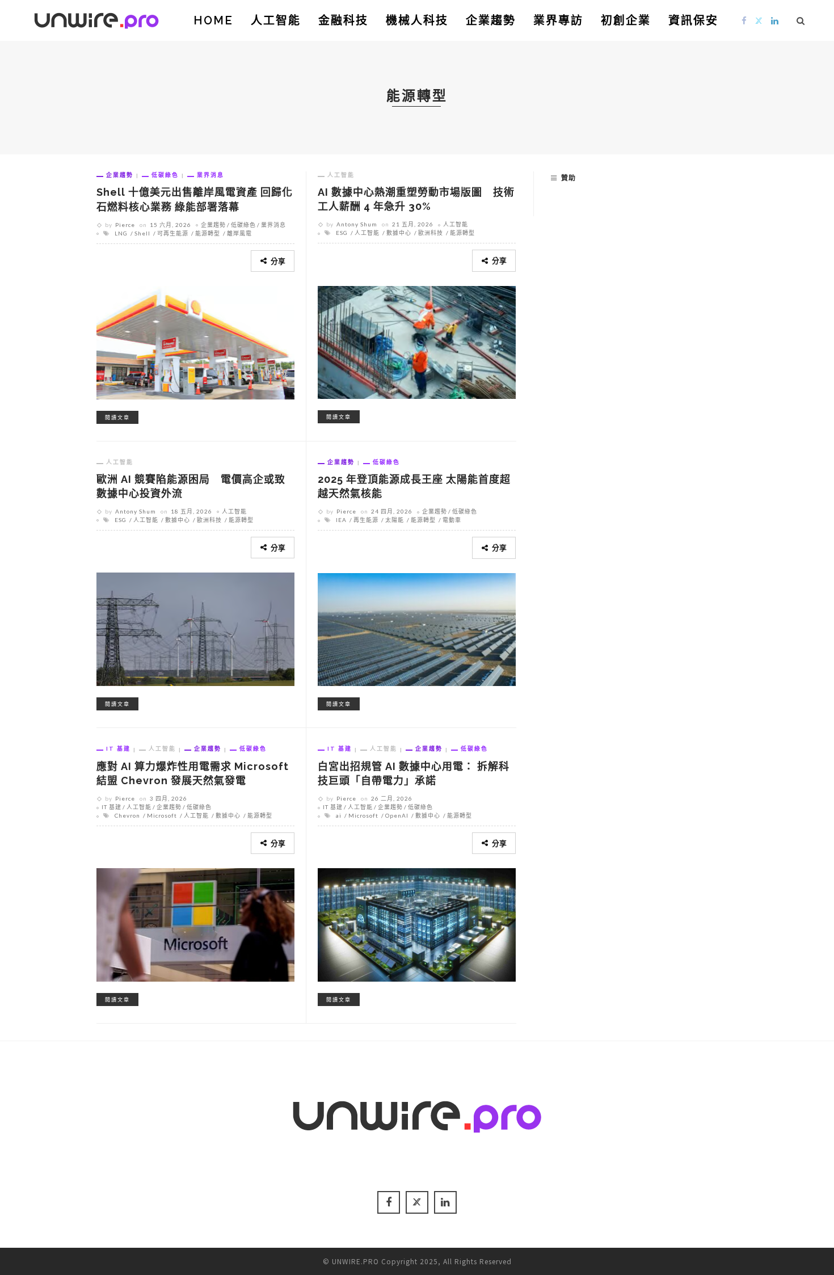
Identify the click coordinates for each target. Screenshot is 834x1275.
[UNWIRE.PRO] (96, 18)
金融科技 (343, 20)
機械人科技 (417, 20)
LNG (121, 233)
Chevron (127, 815)
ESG (342, 232)
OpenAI (396, 815)
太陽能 (394, 519)
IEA (341, 519)
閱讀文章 (117, 417)
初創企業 (626, 20)
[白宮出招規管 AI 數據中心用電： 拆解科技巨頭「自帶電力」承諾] (417, 923)
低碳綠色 (165, 174)
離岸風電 (239, 233)
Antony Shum (356, 224)
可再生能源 (172, 233)
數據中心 (398, 232)
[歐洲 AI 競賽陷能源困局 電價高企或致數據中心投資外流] (195, 627)
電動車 (452, 519)
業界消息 (210, 174)
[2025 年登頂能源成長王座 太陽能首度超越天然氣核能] (417, 627)
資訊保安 (693, 20)
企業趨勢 (491, 20)
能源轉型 (207, 233)
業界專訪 (558, 20)
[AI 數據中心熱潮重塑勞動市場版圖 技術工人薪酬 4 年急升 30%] (417, 340)
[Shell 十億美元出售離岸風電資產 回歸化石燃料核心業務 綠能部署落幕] (195, 341)
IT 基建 (118, 748)
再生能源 (365, 519)
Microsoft (162, 815)
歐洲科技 (430, 232)
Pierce (125, 224)
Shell (142, 233)
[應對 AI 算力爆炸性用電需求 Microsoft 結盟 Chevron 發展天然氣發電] (195, 923)
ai (339, 815)
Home (213, 20)
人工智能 (276, 20)
